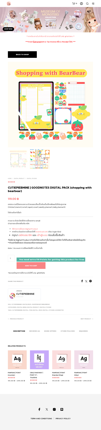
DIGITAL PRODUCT (19, 178)
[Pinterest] (91, 281)
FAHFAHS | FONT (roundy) (14, 373)
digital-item (27, 310)
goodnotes (59, 310)
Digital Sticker (32, 178)
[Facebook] (83, 281)
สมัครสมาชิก (25, 235)
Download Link (42, 231)
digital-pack (37, 310)
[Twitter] (87, 281)
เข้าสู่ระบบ (42, 235)
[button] (74, 3)
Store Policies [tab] (68, 331)
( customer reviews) (50, 181)
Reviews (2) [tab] (34, 331)
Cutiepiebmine (25, 294)
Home (10, 178)
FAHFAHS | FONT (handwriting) (58, 373)
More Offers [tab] (50, 331)
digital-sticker (48, 310)
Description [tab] (19, 331)
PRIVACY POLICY (63, 418)
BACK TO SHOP (22, 54)
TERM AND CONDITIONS (41, 418)
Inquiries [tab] (83, 331)
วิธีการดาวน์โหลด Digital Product (25, 229)
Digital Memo (22, 307)
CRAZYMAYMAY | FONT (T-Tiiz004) (36, 375)
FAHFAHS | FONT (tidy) (80, 373)
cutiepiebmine (17, 310)
